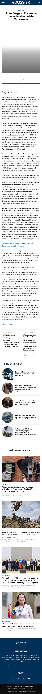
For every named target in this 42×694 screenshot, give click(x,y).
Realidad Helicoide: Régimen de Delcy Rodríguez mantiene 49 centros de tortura (25, 417)
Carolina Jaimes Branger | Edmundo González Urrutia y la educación (11, 344)
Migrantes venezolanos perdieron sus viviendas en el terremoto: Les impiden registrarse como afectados (25, 388)
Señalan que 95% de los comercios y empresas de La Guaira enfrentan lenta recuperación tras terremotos (25, 431)
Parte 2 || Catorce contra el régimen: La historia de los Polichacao (24, 373)
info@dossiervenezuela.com (25, 666)
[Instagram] (18, 679)
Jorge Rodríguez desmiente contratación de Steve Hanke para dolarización (25, 402)
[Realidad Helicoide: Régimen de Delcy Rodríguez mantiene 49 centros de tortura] (7, 417)
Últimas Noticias (17, 686)
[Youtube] (29, 679)
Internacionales (31, 688)
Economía (5, 530)
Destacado (6, 484)
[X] (24, 679)
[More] (32, 80)
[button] (39, 2)
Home (9, 686)
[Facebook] (13, 679)
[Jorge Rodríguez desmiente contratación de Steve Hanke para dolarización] (7, 402)
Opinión (21, 10)
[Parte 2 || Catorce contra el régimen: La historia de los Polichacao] (7, 374)
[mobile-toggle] (3, 2)
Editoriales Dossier (12, 688)
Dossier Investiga (28, 686)
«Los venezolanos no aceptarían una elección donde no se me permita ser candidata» (21, 624)
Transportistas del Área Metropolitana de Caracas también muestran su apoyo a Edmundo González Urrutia (30, 351)
